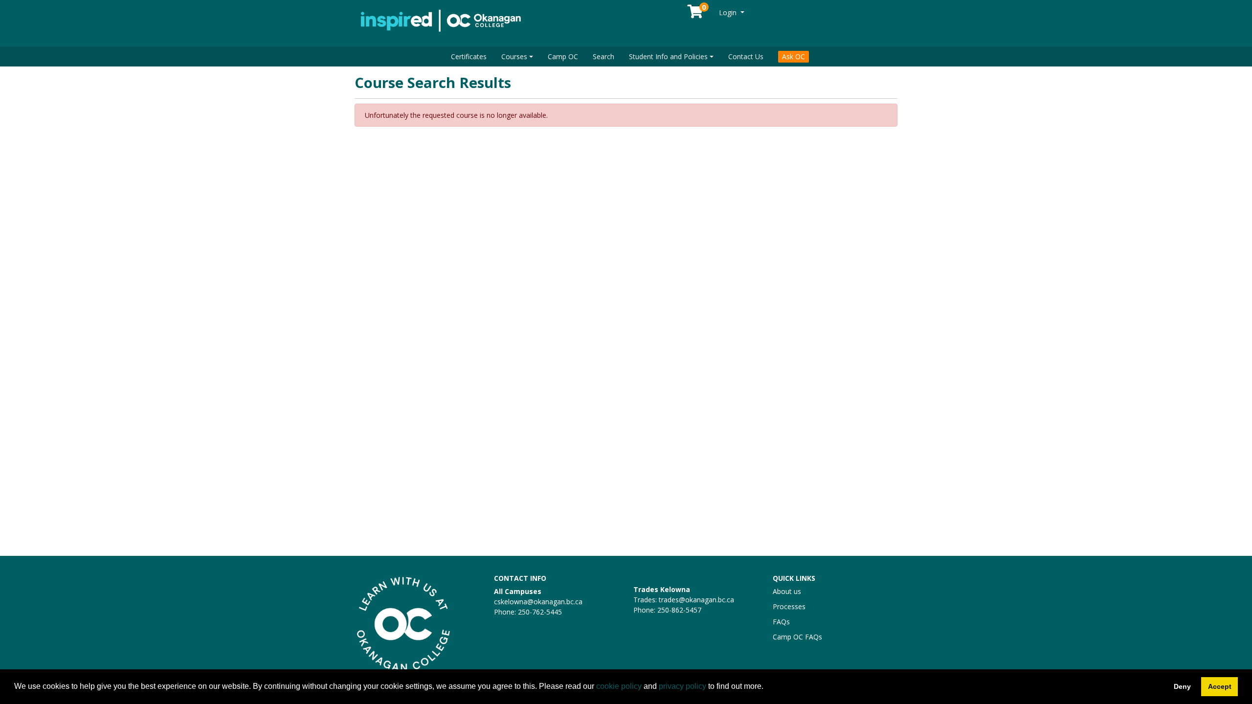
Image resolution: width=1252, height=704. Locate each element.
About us (787, 591)
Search (603, 56)
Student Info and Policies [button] (668, 56)
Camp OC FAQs (797, 636)
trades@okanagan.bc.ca (696, 599)
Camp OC (563, 56)
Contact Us (745, 56)
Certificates (469, 56)
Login (728, 12)
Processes (789, 606)
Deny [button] (1182, 686)
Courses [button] (514, 56)
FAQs (781, 621)
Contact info (520, 578)
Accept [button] (1219, 686)
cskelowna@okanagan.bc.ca (538, 601)
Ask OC (793, 56)
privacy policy (682, 686)
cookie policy (619, 686)
